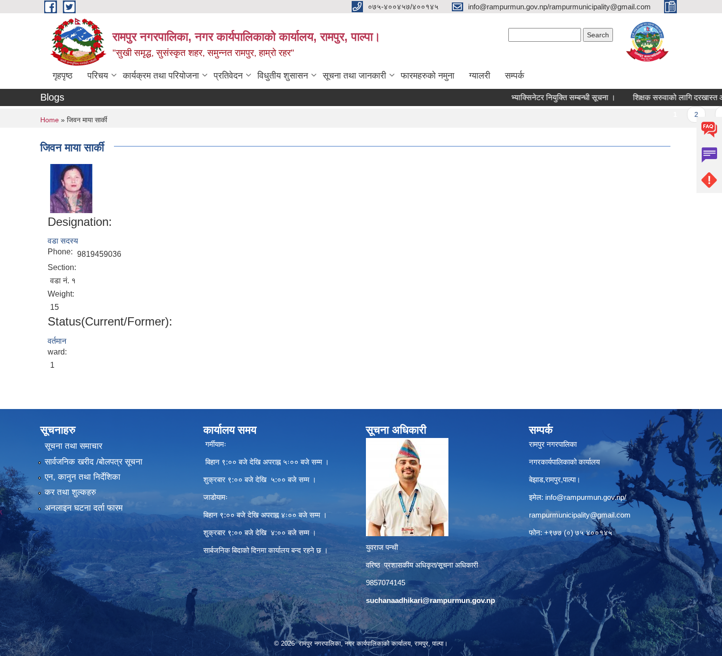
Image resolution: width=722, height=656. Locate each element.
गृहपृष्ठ (63, 76)
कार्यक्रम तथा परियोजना (161, 76)
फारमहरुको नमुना (427, 76)
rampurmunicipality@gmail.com (580, 515)
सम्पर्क (514, 76)
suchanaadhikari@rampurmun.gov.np (430, 600)
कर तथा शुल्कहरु (70, 492)
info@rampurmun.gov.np (584, 497)
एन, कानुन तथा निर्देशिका (82, 477)
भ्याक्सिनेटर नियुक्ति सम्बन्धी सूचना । (547, 97)
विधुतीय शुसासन (282, 76)
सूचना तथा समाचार (73, 446)
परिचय (97, 76)
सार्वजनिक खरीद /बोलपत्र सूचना (93, 461)
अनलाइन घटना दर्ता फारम (84, 508)
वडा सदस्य (63, 241)
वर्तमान (57, 341)
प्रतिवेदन (228, 76)
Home (49, 120)
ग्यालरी (479, 76)
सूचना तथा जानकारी (354, 76)
